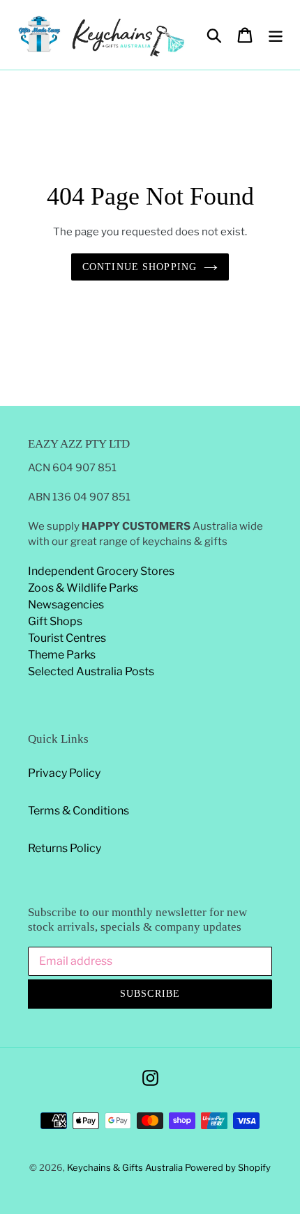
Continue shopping (139, 267)
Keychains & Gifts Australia (126, 1167)
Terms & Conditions (78, 810)
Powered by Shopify (228, 1167)
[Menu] (275, 34)
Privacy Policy (64, 773)
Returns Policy (64, 848)
